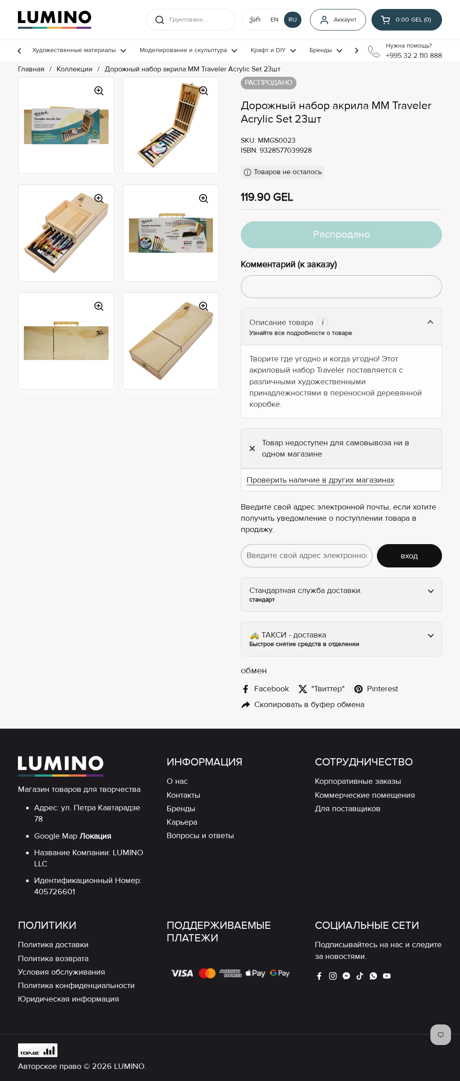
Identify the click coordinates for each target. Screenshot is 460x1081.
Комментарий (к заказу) (289, 264)
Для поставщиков (347, 808)
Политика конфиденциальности (76, 985)
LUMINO (129, 1066)
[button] (407, 20)
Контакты (183, 795)
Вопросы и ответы (200, 835)
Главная (31, 69)
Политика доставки (53, 944)
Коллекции (75, 69)
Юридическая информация (68, 999)
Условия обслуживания (61, 972)
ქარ (255, 19)
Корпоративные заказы (358, 781)
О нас (177, 781)
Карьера (182, 822)
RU (292, 19)
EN (274, 19)
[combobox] (191, 20)
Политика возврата (53, 958)
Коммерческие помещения (365, 795)
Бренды (181, 808)
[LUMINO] (54, 20)
